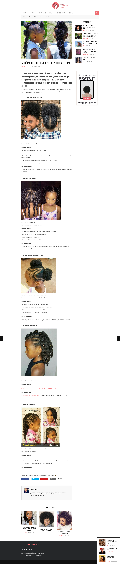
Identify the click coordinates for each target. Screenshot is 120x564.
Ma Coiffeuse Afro (86, 562)
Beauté (51, 13)
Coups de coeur (61, 13)
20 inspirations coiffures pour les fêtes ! (111, 557)
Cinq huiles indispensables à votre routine (64, 532)
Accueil (25, 13)
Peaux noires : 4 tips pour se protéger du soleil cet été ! (90, 42)
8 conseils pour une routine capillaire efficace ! (47, 530)
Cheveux (33, 13)
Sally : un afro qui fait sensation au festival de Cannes (89, 27)
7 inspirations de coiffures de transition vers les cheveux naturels (29, 528)
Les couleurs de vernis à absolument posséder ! (112, 541)
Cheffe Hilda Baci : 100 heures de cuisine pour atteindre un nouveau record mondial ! (90, 35)
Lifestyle (71, 13)
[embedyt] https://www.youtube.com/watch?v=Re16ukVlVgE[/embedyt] (38, 388)
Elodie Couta (40, 66)
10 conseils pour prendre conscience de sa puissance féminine (90, 51)
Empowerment (42, 13)
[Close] (98, 538)
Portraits (109, 553)
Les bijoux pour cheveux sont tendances (30, 395)
